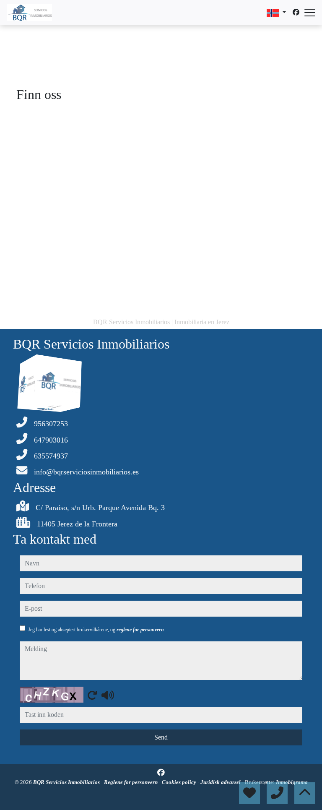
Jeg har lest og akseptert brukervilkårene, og (96, 630)
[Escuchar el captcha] (107, 695)
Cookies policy (179, 782)
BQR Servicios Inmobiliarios (67, 782)
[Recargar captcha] (92, 695)
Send (161, 737)
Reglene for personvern (131, 782)
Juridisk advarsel (221, 782)
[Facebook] (296, 12)
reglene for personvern (140, 630)
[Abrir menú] (309, 12)
